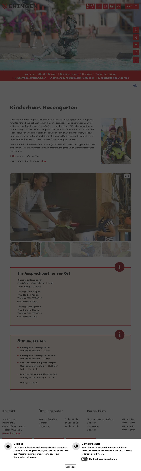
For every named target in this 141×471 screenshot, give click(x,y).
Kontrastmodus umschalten (103, 459)
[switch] (84, 459)
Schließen (70, 467)
